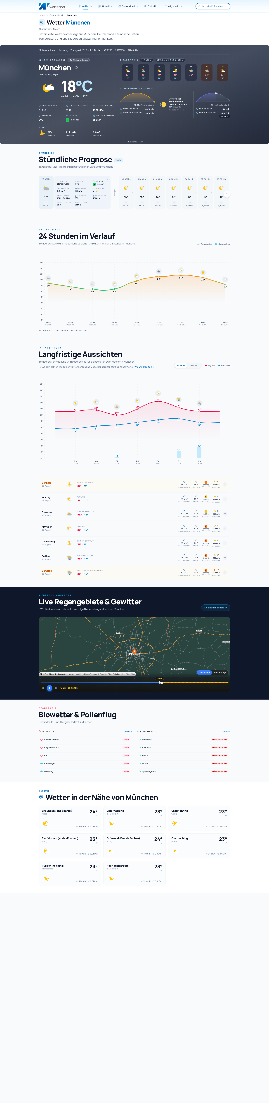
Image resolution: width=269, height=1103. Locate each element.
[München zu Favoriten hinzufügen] (76, 67)
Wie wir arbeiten (143, 366)
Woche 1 (181, 365)
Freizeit (151, 6)
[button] (46, 192)
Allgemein (173, 6)
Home (42, 15)
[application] (134, 289)
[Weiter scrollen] (227, 194)
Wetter (85, 6)
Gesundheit (128, 6)
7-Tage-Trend (129, 60)
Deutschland (56, 15)
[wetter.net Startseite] (52, 6)
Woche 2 (194, 365)
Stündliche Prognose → (170, 60)
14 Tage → (147, 60)
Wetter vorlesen (80, 60)
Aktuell (105, 6)
